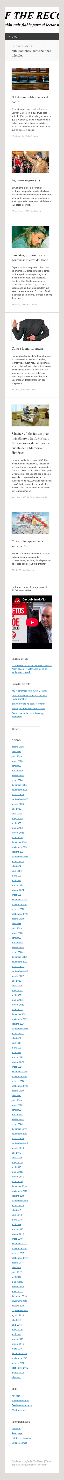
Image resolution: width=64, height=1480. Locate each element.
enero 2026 (17, 780)
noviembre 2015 (19, 1358)
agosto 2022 (18, 976)
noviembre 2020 (19, 1076)
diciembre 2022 (19, 956)
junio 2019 (17, 1157)
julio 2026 (16, 751)
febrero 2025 (18, 832)
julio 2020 (16, 1095)
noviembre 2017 (19, 1248)
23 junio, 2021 (18, 389)
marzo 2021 (17, 1057)
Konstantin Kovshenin (36, 1464)
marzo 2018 (17, 1229)
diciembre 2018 (19, 1186)
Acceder (16, 1395)
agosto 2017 (18, 1262)
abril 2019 (16, 1167)
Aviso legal (17, 1433)
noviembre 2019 (19, 1133)
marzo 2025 (17, 827)
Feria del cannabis (38, 497)
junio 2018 (17, 1214)
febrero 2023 (18, 947)
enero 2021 (17, 1066)
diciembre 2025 (19, 784)
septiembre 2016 (20, 1310)
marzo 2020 (17, 1114)
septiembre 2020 (20, 1085)
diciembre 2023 (19, 899)
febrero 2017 (18, 1286)
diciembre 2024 (19, 842)
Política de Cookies (21, 1438)
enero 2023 (17, 952)
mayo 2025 (17, 818)
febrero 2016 (18, 1343)
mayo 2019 (17, 1162)
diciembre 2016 (19, 1296)
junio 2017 (17, 1272)
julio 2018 (16, 1210)
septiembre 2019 (20, 1143)
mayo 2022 (17, 990)
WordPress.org (19, 1410)
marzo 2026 (17, 770)
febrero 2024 (18, 890)
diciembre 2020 (19, 1071)
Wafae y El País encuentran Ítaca (28, 708)
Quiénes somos (19, 1442)
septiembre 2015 (20, 1367)
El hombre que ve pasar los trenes (29, 703)
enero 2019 (17, 1181)
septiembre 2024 (20, 856)
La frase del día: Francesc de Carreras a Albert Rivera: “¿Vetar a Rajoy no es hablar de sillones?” (32, 669)
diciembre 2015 (19, 1353)
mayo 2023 (17, 933)
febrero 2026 (18, 775)
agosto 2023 (18, 918)
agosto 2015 (18, 1372)
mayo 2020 (17, 1105)
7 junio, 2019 (18, 570)
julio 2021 (16, 1038)
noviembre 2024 (19, 847)
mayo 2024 (17, 875)
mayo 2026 (17, 761)
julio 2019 (16, 1152)
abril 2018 (16, 1224)
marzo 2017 (17, 1281)
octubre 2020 (18, 1081)
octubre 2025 (18, 794)
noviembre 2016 (19, 1300)
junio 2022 (17, 985)
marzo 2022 (17, 999)
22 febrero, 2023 (19, 136)
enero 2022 (17, 1009)
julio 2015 (16, 1377)
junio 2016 (17, 1324)
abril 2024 (16, 880)
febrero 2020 (18, 1119)
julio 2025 (16, 808)
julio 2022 (16, 980)
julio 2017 (16, 1267)
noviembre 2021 (19, 1019)
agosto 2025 (18, 804)
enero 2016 (17, 1348)
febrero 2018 (18, 1233)
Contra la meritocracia (27, 348)
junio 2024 (17, 870)
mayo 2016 (17, 1329)
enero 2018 (17, 1238)
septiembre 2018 (20, 1200)
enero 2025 (17, 837)
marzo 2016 (17, 1339)
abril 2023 (16, 937)
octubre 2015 (18, 1362)
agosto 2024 (18, 861)
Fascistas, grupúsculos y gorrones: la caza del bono (30, 257)
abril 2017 (16, 1276)
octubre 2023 (18, 909)
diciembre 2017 (19, 1243)
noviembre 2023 (19, 904)
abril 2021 (16, 1052)
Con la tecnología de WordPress (28, 1461)
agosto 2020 (18, 1090)
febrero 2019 (18, 1176)
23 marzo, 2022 (19, 304)
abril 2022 (16, 995)
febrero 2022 (18, 1004)
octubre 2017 (18, 1253)
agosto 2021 (18, 1033)
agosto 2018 (18, 1205)
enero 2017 (17, 1291)
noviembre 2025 (19, 789)
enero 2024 (17, 894)
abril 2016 (16, 1334)
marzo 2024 (17, 885)
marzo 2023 (17, 942)
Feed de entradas (20, 1400)
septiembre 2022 (20, 971)
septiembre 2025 (20, 799)
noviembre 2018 (19, 1190)
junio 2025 (17, 813)
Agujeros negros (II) (26, 180)
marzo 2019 (17, 1171)
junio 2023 (17, 928)
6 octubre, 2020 (19, 497)
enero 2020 (17, 1124)
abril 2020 (16, 1109)
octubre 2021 (18, 1023)
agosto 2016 (18, 1315)
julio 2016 (16, 1319)
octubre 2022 (18, 966)
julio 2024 (16, 866)
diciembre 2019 (19, 1128)
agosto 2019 (18, 1147)
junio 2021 (17, 1042)
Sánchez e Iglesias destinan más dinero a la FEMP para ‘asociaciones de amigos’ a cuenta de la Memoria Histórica (30, 443)
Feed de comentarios (22, 1405)
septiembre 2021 (20, 1028)
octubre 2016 (18, 1305)
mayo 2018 (17, 1219)
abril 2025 (16, 823)
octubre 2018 (18, 1195)
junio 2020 (17, 1100)
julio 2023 (16, 923)
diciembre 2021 (19, 1014)
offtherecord (26, 18)
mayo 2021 (17, 1047)
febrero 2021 (18, 1062)
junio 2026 (17, 756)
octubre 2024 (18, 851)
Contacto (16, 1428)
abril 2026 (16, 765)
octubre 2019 (18, 1138)
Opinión (34, 136)
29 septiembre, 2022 (21, 211)
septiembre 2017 (20, 1257)
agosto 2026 (18, 746)
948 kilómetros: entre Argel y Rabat (29, 690)
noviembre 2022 (19, 961)
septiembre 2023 (20, 913)
